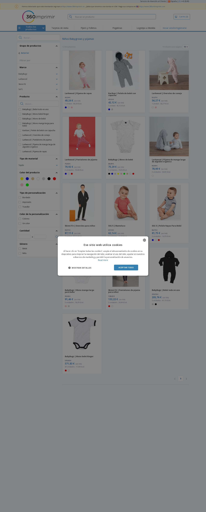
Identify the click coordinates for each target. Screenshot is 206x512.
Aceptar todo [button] (126, 267)
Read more (103, 260)
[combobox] (144, 240)
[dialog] (103, 256)
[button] (80, 267)
